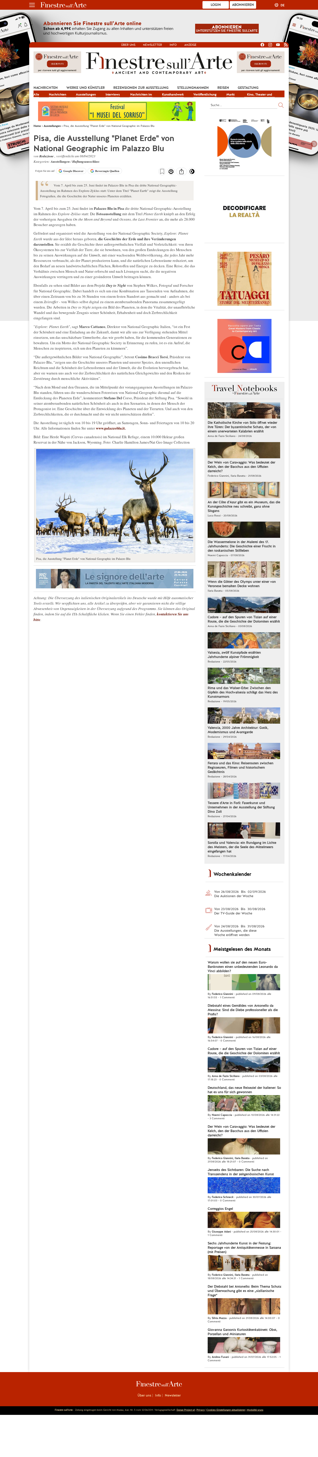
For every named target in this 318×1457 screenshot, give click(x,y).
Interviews (113, 94)
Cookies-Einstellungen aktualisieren (225, 1409)
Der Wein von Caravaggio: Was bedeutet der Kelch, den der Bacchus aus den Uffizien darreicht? (241, 466)
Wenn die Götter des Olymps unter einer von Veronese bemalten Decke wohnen (242, 584)
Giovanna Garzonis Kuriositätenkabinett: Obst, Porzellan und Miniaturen (242, 1332)
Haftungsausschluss (86, 161)
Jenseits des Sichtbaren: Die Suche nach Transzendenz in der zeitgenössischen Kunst (241, 1172)
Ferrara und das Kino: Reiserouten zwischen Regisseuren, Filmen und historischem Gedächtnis (240, 767)
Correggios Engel (220, 1209)
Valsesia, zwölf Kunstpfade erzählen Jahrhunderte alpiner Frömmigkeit (234, 654)
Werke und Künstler (85, 88)
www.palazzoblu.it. (111, 428)
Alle (36, 94)
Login (216, 5)
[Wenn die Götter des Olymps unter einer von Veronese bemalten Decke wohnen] (244, 570)
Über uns (128, 45)
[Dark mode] (192, 172)
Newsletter (152, 45)
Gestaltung (248, 88)
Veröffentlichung (205, 94)
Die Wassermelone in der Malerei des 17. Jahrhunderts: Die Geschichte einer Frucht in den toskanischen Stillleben (242, 546)
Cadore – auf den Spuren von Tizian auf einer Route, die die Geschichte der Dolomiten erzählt (244, 619)
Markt (230, 94)
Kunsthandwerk (173, 94)
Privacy (200, 1409)
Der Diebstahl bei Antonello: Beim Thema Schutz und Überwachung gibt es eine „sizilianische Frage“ (244, 1290)
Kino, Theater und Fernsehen (259, 94)
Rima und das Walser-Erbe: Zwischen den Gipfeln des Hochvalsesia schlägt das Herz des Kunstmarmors (243, 692)
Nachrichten (46, 88)
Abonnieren (243, 5)
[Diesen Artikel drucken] (171, 172)
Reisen (223, 88)
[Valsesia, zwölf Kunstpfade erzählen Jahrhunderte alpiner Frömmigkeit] (244, 641)
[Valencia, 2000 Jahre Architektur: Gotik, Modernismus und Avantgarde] (244, 716)
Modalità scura (255, 1409)
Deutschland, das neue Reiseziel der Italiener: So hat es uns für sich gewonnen (244, 1090)
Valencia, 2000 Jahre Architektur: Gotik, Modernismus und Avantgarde (238, 730)
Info (173, 45)
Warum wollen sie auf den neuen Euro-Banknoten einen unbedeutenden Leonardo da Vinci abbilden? (243, 966)
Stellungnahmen (193, 88)
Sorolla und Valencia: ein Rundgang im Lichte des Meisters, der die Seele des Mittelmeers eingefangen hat (242, 847)
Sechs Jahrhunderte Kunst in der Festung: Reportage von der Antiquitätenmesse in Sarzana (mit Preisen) (244, 1247)
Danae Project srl (186, 1409)
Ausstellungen (86, 94)
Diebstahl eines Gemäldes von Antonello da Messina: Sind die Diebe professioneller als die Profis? (243, 1009)
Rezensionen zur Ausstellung (141, 88)
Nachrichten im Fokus (141, 94)
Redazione (47, 156)
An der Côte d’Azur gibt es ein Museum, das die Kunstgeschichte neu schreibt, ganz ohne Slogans (244, 506)
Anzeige (190, 45)
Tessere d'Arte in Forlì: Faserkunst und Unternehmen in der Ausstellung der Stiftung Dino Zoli (241, 807)
